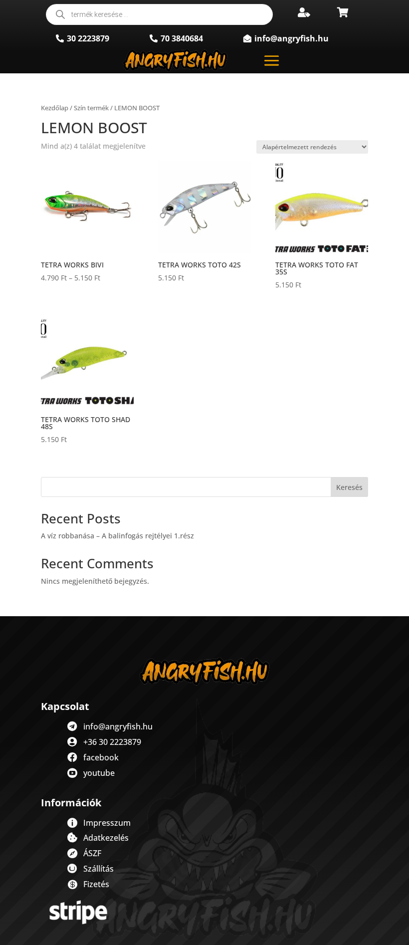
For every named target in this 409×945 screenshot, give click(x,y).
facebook (101, 757)
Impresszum (107, 822)
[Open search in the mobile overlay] (159, 14)
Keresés (349, 487)
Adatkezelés (106, 837)
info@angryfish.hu (118, 726)
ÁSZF (92, 853)
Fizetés (96, 884)
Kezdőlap (54, 107)
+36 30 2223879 (112, 741)
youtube (99, 772)
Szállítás (98, 868)
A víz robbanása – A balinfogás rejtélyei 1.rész (117, 535)
